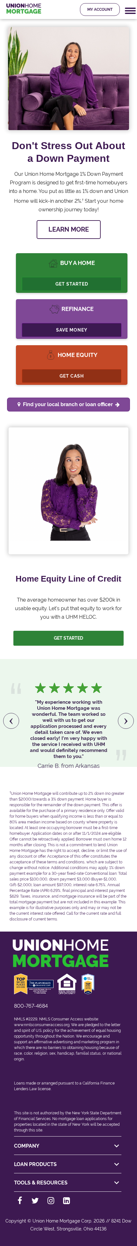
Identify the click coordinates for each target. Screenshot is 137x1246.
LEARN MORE (68, 229)
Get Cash (72, 376)
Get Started (71, 284)
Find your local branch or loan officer (68, 404)
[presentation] (11, 721)
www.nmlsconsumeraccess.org (41, 1025)
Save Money (71, 330)
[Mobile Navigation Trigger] (130, 11)
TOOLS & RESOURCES (41, 1183)
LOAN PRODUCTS (35, 1164)
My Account (99, 9)
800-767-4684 (31, 1006)
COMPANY (27, 1146)
